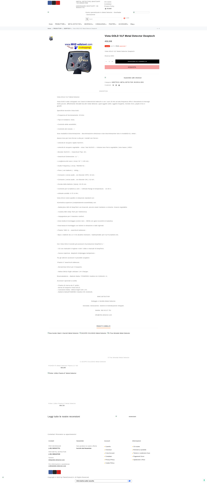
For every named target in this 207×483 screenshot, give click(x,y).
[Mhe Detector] (49, 12)
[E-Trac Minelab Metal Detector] (118, 343)
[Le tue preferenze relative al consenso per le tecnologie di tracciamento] (204, 480)
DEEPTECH (67, 28)
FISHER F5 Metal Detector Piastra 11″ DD (63, 365)
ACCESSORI (123, 24)
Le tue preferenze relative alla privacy (111, 481)
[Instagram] (54, 3)
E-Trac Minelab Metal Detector (118, 357)
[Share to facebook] (113, 85)
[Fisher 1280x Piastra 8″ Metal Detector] (62, 386)
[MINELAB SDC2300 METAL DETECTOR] (157, 28)
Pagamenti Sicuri (138, 456)
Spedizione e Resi (139, 459)
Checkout (109, 449)
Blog (132, 24)
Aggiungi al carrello (137, 61)
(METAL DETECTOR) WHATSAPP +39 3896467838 (88, 2)
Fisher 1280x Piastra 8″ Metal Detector (62, 403)
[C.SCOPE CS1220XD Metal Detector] (92, 345)
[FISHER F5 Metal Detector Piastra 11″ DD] (63, 347)
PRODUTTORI (59, 24)
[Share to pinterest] (119, 85)
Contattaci (108, 4)
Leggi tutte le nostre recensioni (64, 416)
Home (51, 24)
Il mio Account (110, 453)
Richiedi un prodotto (139, 449)
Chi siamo (107, 2)
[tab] (103, 91)
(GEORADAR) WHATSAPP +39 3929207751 (87, 6)
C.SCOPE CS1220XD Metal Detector (93, 361)
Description (103, 91)
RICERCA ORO (139, 82)
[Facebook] (50, 3)
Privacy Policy (109, 6)
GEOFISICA (88, 24)
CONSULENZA (100, 24)
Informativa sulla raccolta (85, 481)
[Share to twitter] (116, 85)
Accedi (109, 8)
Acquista (132, 67)
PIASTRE (112, 24)
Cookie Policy (110, 463)
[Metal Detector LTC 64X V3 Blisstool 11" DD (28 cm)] (159, 28)
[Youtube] (58, 3)
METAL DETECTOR (74, 24)
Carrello (108, 446)
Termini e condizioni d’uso (141, 453)
